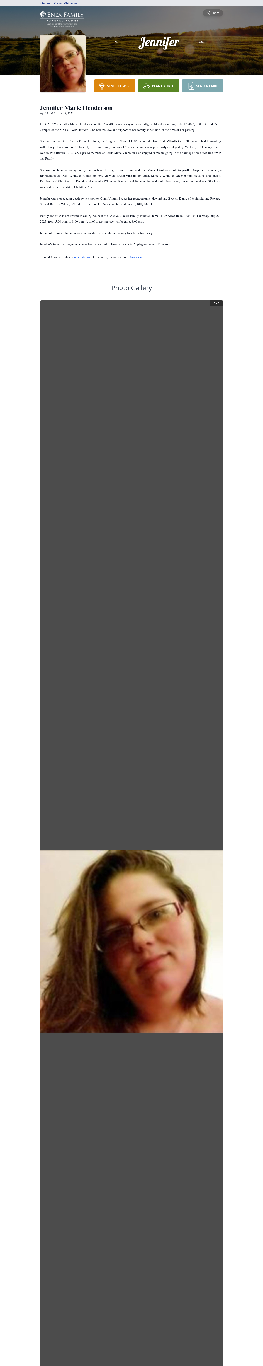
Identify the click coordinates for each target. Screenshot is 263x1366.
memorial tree (83, 257)
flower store (136, 257)
